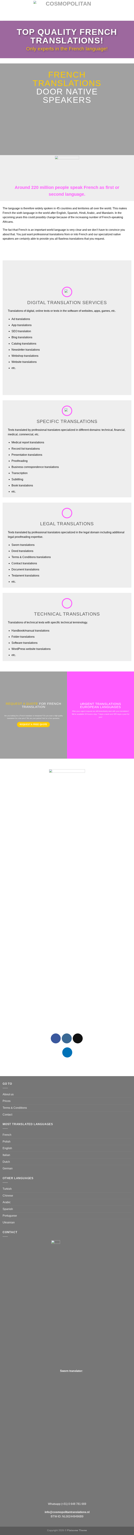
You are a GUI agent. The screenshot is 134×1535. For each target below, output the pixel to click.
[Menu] (5, 10)
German (8, 1168)
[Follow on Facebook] (56, 1038)
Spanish (8, 1209)
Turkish (7, 1188)
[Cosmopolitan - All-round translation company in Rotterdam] (67, 10)
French (7, 1134)
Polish (6, 1141)
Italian (6, 1155)
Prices (6, 1100)
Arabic (7, 1202)
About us (8, 1094)
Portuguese (10, 1215)
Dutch (6, 1161)
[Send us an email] (78, 1038)
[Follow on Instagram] (67, 1038)
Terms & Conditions (15, 1107)
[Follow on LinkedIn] (67, 1052)
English (7, 1148)
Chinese (8, 1195)
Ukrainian (9, 1222)
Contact (7, 1114)
